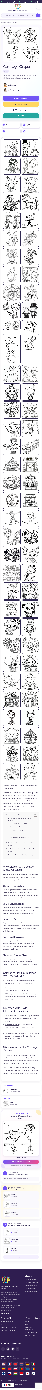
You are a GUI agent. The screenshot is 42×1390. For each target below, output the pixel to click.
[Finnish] (4, 1373)
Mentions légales (30, 1335)
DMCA (27, 1321)
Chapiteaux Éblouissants (20, 827)
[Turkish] (10, 1368)
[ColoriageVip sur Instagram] (8, 1349)
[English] (4, 1364)
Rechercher (38, 15)
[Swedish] (27, 1368)
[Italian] (33, 1364)
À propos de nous (7, 1321)
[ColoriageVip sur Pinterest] (17, 1349)
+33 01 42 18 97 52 (7, 1310)
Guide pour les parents (8, 1327)
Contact (3, 1324)
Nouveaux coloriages (31, 1279)
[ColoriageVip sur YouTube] (13, 1349)
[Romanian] (33, 1368)
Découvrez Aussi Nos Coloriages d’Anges (21, 855)
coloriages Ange (24, 1058)
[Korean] (33, 1373)
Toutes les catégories (31, 1291)
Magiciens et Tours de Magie (21, 837)
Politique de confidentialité (29, 1328)
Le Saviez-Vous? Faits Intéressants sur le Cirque (21, 850)
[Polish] (15, 1368)
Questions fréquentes (8, 1330)
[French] (10, 1364)
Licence (27, 1324)
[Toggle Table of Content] (34, 815)
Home (3, 22)
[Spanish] (4, 1368)
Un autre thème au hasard (22, 1161)
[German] (27, 1364)
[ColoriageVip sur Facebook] (3, 1349)
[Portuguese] (21, 1368)
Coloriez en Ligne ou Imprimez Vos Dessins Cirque (22, 844)
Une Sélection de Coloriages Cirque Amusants (19, 819)
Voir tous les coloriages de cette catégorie (20, 1257)
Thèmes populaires (31, 1285)
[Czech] (10, 1373)
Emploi (9, 22)
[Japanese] (27, 1373)
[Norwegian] (15, 1364)
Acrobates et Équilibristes (20, 834)
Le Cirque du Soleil (12, 1024)
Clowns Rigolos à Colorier (20, 823)
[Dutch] (21, 1364)
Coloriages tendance (31, 1282)
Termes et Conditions (31, 1332)
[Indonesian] (21, 1373)
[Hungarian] (15, 1373)
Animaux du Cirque (18, 830)
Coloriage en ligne (30, 1288)
